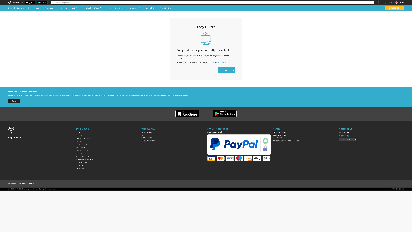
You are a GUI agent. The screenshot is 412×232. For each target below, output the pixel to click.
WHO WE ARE (147, 132)
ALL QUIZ (79, 135)
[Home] (41, 130)
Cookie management (48, 189)
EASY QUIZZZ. (17, 189)
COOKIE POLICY (279, 138)
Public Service (76, 8)
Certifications (50, 8)
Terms (14, 101)
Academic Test (136, 8)
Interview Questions (118, 8)
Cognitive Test (165, 8)
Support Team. (224, 62)
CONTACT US (344, 132)
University (63, 8)
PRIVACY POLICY (279, 135)
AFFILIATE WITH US (149, 141)
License (38, 8)
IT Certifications (100, 8)
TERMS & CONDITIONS (282, 132)
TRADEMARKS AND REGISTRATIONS (286, 141)
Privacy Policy (37, 189)
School (88, 8)
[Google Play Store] (42, 2)
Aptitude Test (151, 8)
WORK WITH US (147, 138)
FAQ (143, 135)
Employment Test (24, 8)
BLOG (78, 132)
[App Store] (30, 2)
